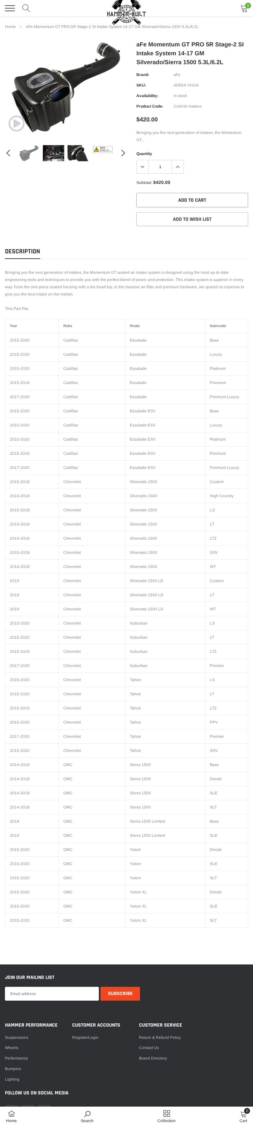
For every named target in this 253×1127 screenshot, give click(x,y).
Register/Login (85, 1037)
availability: (147, 95)
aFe (177, 74)
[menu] (10, 8)
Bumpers (13, 1068)
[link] (16, 123)
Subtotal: (144, 182)
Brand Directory (153, 1058)
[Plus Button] (177, 166)
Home (10, 26)
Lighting (12, 1079)
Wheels (11, 1047)
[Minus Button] (143, 166)
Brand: (142, 74)
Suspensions (16, 1037)
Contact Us (149, 1047)
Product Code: (149, 106)
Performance (16, 1058)
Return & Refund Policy (160, 1037)
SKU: (141, 85)
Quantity (144, 153)
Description (22, 251)
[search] (26, 8)
